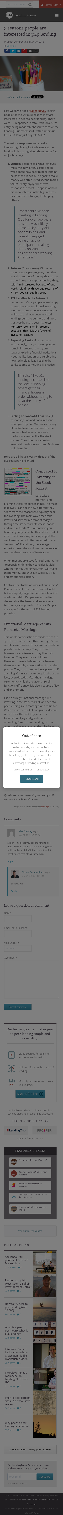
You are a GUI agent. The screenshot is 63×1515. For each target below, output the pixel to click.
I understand (32, 778)
